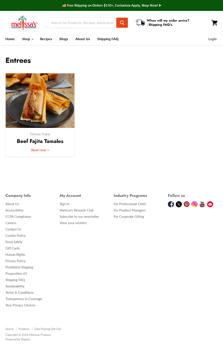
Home (10, 39)
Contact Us (13, 229)
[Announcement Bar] (111, 5)
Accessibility (14, 210)
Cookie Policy (15, 235)
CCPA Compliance (18, 216)
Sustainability (14, 286)
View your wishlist (73, 223)
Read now (39, 150)
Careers (10, 223)
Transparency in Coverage (23, 299)
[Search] (122, 23)
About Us (82, 39)
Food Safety (13, 242)
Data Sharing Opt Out (47, 329)
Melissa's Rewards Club (76, 210)
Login (212, 39)
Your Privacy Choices (20, 305)
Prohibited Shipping (19, 267)
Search (9, 329)
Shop (26, 39)
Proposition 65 (16, 273)
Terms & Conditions (19, 292)
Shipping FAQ (107, 39)
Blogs (63, 39)
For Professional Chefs (130, 204)
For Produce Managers (130, 210)
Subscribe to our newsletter (79, 216)
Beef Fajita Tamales (40, 141)
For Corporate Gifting (129, 216)
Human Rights (15, 254)
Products (24, 329)
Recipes (46, 39)
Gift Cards (12, 248)
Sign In (64, 204)
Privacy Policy (15, 261)
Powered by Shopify (17, 339)
